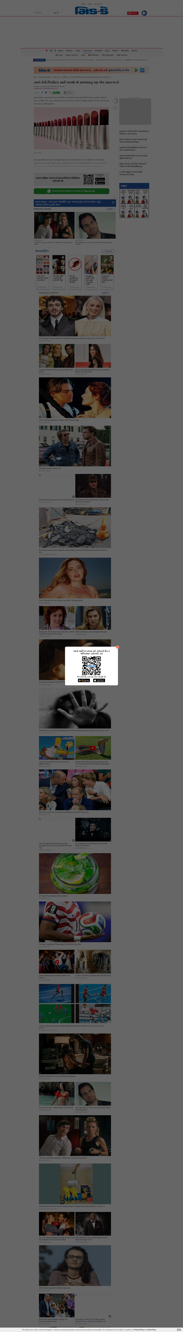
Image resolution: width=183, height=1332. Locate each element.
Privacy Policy (139, 1330)
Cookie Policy (151, 1330)
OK (179, 1329)
